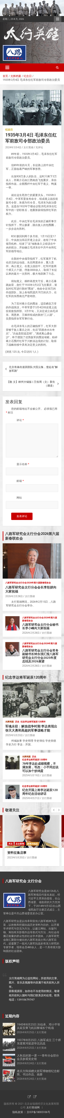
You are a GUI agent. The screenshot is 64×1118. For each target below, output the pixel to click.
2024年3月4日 (13, 147)
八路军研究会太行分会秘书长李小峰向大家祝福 (40, 626)
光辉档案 (9, 721)
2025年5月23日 (14, 735)
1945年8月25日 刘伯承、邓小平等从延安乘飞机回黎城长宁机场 (38, 1026)
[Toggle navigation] (7, 67)
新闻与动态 (32, 844)
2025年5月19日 (31, 775)
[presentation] (53, 810)
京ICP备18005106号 (38, 1112)
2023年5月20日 (16, 857)
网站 (19, 497)
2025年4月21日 (31, 798)
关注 (10, 844)
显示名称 (23, 464)
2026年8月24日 (25, 1063)
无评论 (39, 147)
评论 (20, 420)
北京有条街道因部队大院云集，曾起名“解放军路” (33, 368)
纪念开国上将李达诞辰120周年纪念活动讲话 (40, 791)
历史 (17, 721)
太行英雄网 (33, 1107)
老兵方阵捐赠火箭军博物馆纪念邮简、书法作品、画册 (38, 1072)
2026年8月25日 (25, 1032)
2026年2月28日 (14, 596)
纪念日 (9, 129)
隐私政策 (17, 1112)
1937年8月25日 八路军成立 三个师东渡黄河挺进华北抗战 (39, 1041)
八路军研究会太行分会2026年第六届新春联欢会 (28, 582)
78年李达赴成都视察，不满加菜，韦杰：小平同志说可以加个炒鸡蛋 (40, 767)
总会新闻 (20, 844)
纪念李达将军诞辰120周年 (33, 721)
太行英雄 (28, 147)
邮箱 (20, 481)
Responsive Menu (57, 19)
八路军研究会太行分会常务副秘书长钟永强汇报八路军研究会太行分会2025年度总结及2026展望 (40, 656)
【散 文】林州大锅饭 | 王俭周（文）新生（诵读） (31, 383)
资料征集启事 (16, 852)
